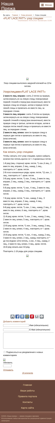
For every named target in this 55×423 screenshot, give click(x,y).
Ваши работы (27, 390)
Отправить (8, 370)
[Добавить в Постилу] (32, 316)
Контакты (27, 402)
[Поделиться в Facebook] (17, 316)
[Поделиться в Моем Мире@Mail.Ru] (27, 316)
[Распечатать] (42, 316)
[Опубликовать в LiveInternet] (37, 316)
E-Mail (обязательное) (39, 330)
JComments (27, 373)
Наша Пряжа (8, 7)
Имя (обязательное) (38, 325)
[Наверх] (12, 316)
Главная (27, 385)
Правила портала (27, 396)
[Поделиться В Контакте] (22, 316)
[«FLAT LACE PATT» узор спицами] (27, 79)
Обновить (7, 363)
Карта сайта (27, 408)
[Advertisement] (27, 48)
